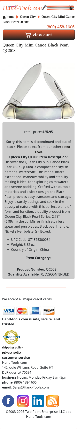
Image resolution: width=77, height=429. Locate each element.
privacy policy (12, 352)
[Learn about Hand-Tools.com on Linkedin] (38, 400)
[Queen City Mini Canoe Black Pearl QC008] (38, 91)
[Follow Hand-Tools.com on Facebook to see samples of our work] (8, 400)
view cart (41, 34)
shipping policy (12, 347)
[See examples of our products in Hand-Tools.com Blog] (52, 400)
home (10, 16)
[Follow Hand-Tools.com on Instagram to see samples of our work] (23, 400)
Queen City (28, 16)
